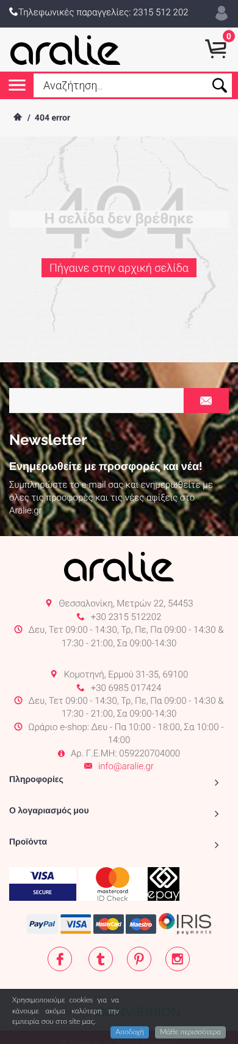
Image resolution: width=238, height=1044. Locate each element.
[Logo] (65, 49)
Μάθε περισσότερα (190, 1032)
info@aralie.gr (126, 766)
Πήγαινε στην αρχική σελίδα (119, 268)
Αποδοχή (129, 1032)
